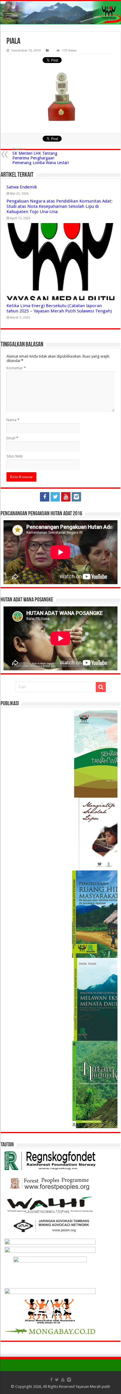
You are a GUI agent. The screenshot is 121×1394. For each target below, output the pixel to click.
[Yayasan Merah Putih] (60, 12)
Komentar (16, 368)
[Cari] (101, 687)
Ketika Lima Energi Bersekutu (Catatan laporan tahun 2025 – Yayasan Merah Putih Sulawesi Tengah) (59, 308)
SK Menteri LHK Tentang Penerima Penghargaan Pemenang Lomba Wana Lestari (40, 156)
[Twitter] (55, 496)
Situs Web (14, 456)
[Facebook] (44, 496)
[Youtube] (65, 496)
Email (12, 438)
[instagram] (76, 496)
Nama (12, 420)
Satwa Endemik (21, 187)
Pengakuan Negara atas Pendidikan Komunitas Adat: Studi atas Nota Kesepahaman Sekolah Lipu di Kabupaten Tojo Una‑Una (59, 206)
